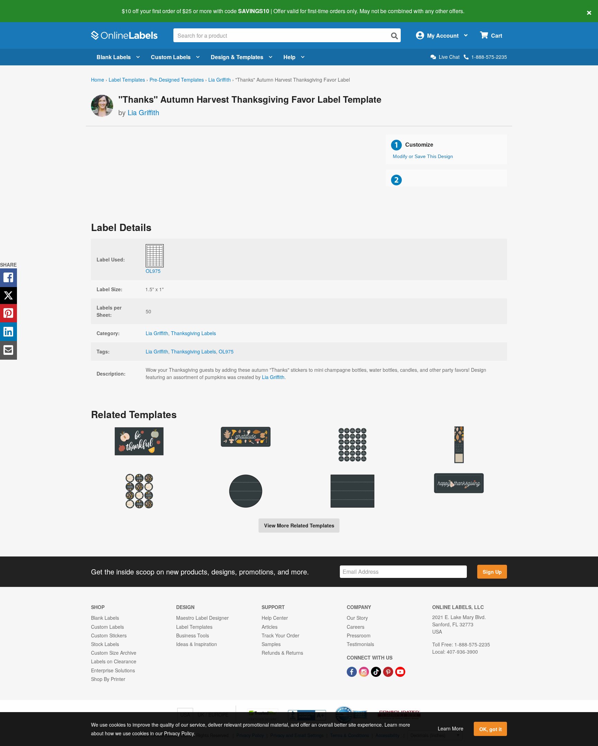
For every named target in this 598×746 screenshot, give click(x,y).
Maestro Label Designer (202, 617)
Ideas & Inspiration (196, 644)
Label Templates (127, 79)
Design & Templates (237, 57)
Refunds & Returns (282, 652)
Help (289, 57)
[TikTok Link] (376, 670)
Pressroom (359, 635)
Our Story (357, 617)
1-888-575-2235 (489, 56)
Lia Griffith (219, 79)
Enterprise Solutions (113, 670)
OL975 (226, 351)
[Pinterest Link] (389, 670)
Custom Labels (171, 57)
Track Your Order (280, 635)
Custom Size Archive (113, 652)
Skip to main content (25, 6)
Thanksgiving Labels (193, 333)
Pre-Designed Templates (177, 79)
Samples (271, 644)
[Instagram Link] (364, 670)
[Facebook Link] (352, 670)
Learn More (450, 728)
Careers (355, 626)
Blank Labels (114, 57)
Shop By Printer (108, 678)
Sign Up (492, 571)
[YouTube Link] (400, 670)
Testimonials (360, 644)
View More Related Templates (299, 525)
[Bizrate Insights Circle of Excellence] (365, 706)
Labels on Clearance (113, 661)
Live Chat (449, 56)
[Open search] (394, 35)
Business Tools (192, 635)
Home (97, 79)
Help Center (275, 617)
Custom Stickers (109, 635)
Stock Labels (105, 644)
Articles (270, 626)
